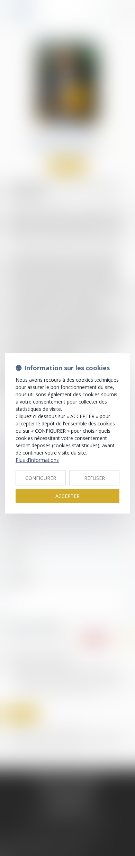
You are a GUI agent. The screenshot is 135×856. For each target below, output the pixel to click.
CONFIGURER (40, 478)
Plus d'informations (37, 460)
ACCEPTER (67, 496)
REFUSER (94, 478)
